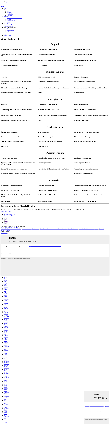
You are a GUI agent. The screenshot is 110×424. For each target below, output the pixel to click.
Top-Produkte (4, 227)
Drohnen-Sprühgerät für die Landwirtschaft (11, 229)
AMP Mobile (16, 227)
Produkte (6, 16)
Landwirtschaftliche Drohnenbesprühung (88, 229)
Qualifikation (10, 14)
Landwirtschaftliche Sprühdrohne (14, 18)
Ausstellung (9, 15)
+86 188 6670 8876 (8, 215)
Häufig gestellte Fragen (9, 24)
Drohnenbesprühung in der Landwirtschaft (68, 229)
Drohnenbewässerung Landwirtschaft (30, 229)
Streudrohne (9, 19)
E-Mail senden (4, 233)
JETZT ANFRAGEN (6, 211)
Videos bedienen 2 (11, 30)
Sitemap (10, 227)
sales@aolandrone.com (9, 214)
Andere (8, 22)
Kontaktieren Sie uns (8, 26)
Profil (8, 11)
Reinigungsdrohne (11, 20)
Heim (5, 8)
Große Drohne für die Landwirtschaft (49, 229)
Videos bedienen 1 (11, 28)
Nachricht (6, 23)
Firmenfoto (9, 12)
